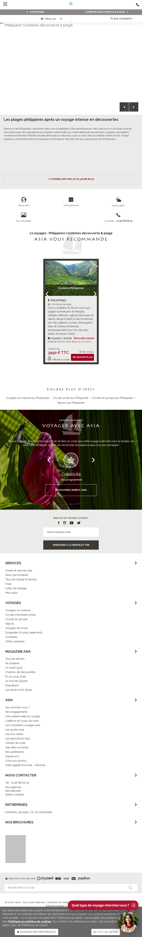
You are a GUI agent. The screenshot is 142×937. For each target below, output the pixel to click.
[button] (124, 107)
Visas (8, 583)
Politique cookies (55, 905)
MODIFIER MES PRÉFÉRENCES (37, 932)
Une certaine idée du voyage (22, 716)
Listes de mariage (15, 588)
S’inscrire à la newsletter (71, 545)
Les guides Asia (14, 729)
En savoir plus (82, 357)
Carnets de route (15, 742)
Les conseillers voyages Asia (22, 725)
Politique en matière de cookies (29, 921)
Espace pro (12, 756)
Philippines (36, 12)
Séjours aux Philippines (71, 402)
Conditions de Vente (57, 902)
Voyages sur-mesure (17, 610)
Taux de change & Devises (21, 579)
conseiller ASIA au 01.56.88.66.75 (72, 179)
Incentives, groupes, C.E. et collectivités (28, 812)
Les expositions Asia (17, 738)
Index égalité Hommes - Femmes (25, 765)
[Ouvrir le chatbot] (128, 922)
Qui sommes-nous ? (17, 707)
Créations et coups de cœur (22, 720)
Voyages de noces (16, 628)
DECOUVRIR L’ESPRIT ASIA (71, 490)
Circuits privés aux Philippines (70, 397)
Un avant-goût (13, 667)
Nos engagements (16, 711)
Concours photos (15, 760)
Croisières (11, 636)
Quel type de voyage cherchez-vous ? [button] (103, 905)
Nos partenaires (14, 751)
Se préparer (12, 663)
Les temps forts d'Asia (18, 689)
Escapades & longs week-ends (23, 632)
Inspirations (12, 685)
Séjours (9, 623)
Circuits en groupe (16, 619)
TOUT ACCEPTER (107, 932)
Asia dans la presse (16, 747)
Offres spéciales (15, 641)
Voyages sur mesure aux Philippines (27, 397)
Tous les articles (15, 658)
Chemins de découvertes (20, 672)
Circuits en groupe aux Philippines (112, 397)
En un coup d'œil (15, 676)
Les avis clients (14, 734)
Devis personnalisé (16, 574)
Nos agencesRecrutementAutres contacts (14, 791)
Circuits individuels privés (20, 614)
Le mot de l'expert (16, 680)
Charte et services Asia (18, 570)
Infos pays (11, 592)
